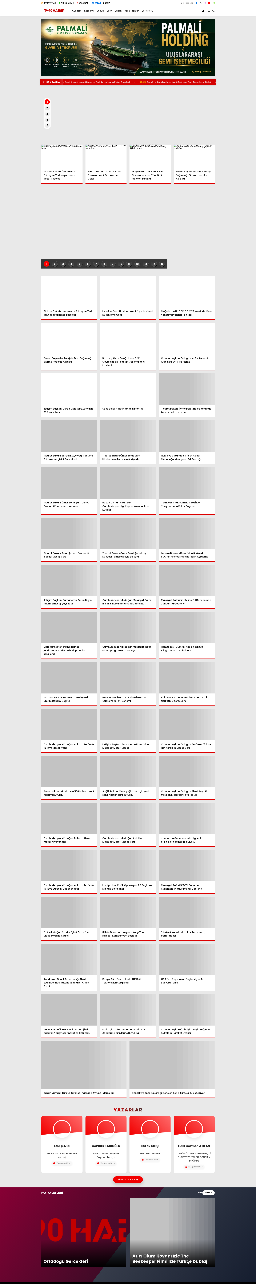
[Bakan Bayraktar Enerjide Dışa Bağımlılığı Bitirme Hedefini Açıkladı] (194, 156)
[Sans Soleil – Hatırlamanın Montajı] (128, 389)
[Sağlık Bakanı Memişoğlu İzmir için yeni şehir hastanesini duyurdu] (128, 771)
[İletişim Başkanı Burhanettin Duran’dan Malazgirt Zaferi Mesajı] (128, 724)
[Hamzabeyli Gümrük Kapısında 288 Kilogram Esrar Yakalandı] (187, 627)
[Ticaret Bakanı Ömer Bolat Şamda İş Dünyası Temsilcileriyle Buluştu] (128, 533)
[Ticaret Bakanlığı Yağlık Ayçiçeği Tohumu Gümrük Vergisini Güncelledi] (69, 436)
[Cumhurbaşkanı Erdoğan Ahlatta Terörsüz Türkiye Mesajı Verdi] (69, 724)
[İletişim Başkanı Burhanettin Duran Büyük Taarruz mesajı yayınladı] (69, 580)
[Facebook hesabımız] (196, 2)
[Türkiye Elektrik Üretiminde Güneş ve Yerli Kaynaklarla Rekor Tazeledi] (62, 156)
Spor (109, 10)
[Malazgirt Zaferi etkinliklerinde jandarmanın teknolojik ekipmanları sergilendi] (69, 627)
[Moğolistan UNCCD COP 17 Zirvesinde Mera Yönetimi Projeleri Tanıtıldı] (150, 156)
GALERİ (50, 3)
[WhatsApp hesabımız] (214, 2)
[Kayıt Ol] (203, 11)
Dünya (100, 10)
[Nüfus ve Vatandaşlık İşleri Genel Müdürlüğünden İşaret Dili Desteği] (187, 436)
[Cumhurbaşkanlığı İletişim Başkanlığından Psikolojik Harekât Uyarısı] (187, 1010)
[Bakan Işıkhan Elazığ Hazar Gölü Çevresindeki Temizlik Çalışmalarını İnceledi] (128, 338)
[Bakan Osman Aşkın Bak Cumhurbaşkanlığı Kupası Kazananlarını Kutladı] (128, 483)
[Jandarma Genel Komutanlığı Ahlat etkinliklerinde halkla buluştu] (187, 818)
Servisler (147, 10)
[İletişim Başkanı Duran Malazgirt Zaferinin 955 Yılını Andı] (69, 389)
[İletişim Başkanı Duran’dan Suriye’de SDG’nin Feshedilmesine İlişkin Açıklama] (187, 533)
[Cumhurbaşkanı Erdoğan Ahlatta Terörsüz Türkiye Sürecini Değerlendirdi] (69, 865)
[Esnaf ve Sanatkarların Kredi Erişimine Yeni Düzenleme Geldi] (106, 156)
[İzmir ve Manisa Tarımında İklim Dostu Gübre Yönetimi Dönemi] (128, 677)
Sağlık (118, 10)
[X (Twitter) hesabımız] (201, 2)
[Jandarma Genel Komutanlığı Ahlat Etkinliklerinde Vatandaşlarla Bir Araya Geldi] (69, 959)
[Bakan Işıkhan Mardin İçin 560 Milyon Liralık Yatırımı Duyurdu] (69, 771)
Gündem (76, 10)
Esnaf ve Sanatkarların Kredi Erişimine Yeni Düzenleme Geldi (133, 82)
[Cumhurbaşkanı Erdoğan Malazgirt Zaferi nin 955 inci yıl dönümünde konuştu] (128, 580)
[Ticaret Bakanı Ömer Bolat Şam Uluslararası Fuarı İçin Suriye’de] (128, 436)
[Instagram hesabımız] (205, 2)
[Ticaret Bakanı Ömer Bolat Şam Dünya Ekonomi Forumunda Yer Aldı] (69, 483)
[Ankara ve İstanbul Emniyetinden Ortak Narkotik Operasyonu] (187, 677)
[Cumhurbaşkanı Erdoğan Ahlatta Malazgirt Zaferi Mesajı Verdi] (128, 818)
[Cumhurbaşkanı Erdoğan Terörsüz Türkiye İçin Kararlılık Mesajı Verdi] (187, 724)
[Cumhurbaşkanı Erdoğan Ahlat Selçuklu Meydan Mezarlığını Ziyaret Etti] (187, 771)
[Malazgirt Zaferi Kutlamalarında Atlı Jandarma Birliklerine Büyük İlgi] (128, 1010)
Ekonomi (89, 10)
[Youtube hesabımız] (209, 2)
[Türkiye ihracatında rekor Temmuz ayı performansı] (187, 912)
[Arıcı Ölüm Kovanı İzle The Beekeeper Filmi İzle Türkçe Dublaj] (172, 1199)
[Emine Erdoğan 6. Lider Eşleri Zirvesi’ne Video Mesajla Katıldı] (69, 912)
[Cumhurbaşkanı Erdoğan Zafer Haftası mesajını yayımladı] (69, 818)
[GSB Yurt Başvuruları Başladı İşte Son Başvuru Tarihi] (187, 959)
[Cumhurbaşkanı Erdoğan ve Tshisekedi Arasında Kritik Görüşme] (187, 338)
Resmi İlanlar (131, 10)
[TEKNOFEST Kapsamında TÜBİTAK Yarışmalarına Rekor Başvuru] (187, 483)
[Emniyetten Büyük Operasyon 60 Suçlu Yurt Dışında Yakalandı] (128, 865)
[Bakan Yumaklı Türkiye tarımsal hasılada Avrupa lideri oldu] (84, 1065)
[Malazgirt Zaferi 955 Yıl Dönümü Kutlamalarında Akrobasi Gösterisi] (187, 865)
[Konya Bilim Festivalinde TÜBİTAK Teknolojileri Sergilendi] (128, 959)
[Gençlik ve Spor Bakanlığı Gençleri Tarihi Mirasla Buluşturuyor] (172, 1065)
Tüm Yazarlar (126, 1179)
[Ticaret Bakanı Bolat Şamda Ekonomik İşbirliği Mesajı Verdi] (69, 533)
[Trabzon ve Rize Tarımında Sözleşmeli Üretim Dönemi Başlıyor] (69, 677)
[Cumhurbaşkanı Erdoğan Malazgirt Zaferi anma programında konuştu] (128, 627)
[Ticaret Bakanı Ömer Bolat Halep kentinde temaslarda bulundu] (187, 389)
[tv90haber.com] (54, 13)
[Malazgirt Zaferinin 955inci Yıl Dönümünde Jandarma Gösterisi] (187, 580)
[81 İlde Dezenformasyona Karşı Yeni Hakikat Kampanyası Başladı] (128, 912)
